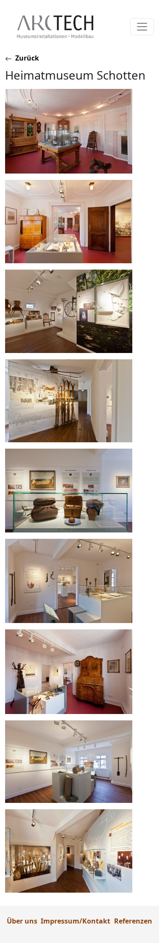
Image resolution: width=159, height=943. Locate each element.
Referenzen (133, 921)
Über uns (22, 921)
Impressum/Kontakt (75, 921)
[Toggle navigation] (142, 26)
